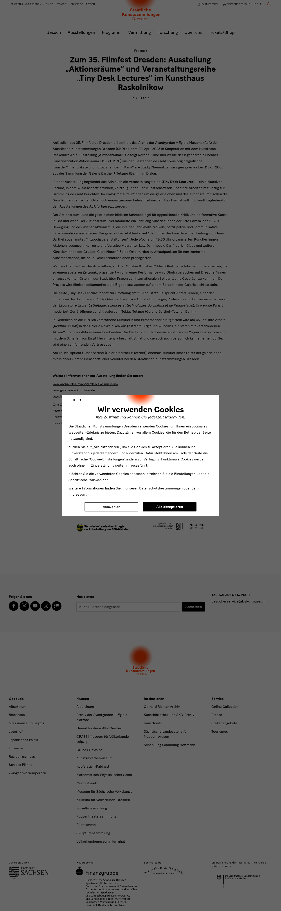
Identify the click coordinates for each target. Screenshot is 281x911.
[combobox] (76, 400)
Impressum (77, 494)
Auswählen (111, 507)
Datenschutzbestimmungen (161, 488)
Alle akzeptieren (169, 507)
